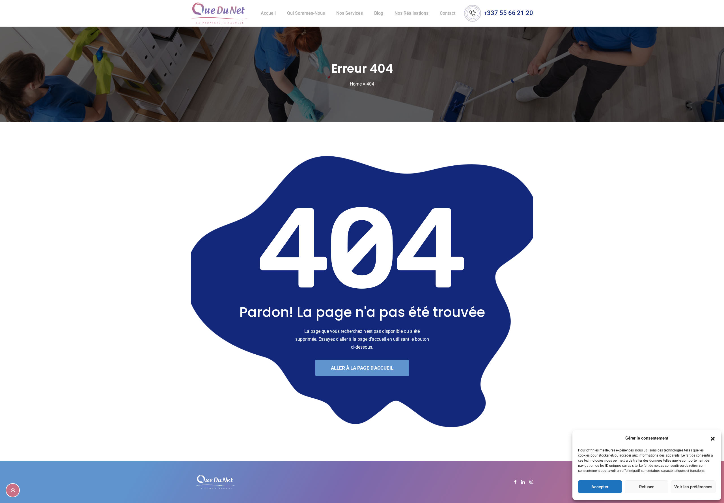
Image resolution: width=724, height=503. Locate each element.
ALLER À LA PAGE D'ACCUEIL (362, 368)
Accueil (268, 13)
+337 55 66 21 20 (508, 12)
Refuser (646, 486)
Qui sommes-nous (306, 13)
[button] (713, 438)
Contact (447, 13)
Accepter (599, 486)
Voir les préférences (693, 486)
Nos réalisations (411, 13)
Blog (378, 13)
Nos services (349, 13)
